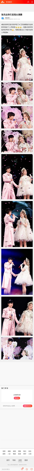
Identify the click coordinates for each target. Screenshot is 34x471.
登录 (26, 460)
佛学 (24, 454)
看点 (24, 451)
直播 (9, 451)
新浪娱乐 (9, 2)
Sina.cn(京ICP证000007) (13, 464)
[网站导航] (32, 2)
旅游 (19, 454)
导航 (14, 460)
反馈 (20, 460)
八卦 (9, 454)
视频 (4, 451)
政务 (30, 451)
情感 (14, 454)
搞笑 (4, 454)
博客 (19, 451)
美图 (14, 451)
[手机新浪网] (2, 2)
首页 (8, 460)
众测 (30, 454)
